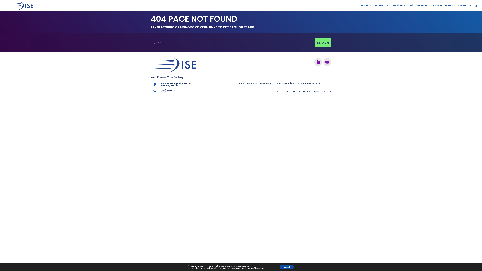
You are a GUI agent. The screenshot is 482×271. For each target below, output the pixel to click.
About (365, 6)
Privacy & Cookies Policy (308, 83)
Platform (380, 6)
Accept (287, 267)
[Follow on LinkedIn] (318, 62)
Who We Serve (418, 6)
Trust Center (266, 83)
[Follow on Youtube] (327, 62)
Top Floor (328, 91)
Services (398, 6)
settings (260, 268)
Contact (463, 6)
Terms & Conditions (284, 83)
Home (241, 83)
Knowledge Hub (443, 6)
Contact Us (251, 83)
